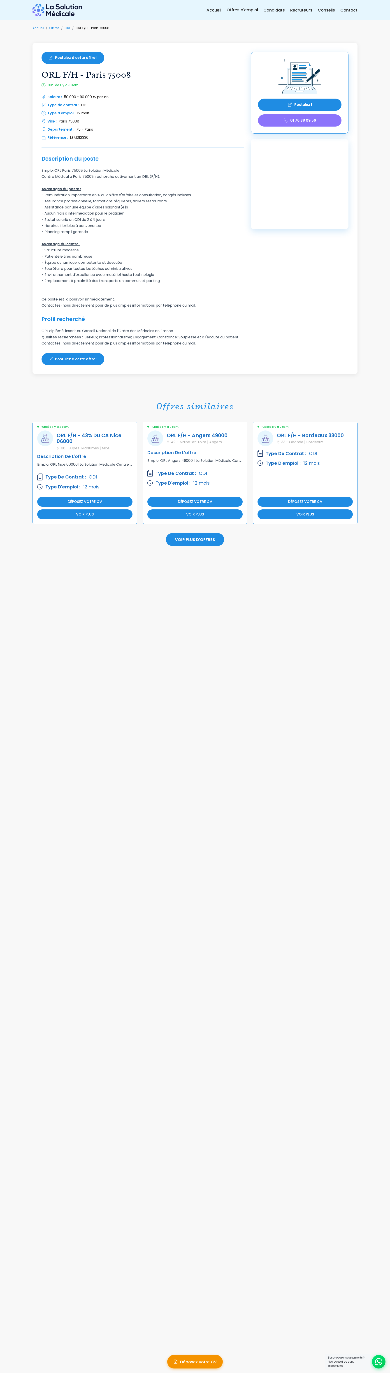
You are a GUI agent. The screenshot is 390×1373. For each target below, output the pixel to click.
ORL (67, 28)
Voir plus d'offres (195, 539)
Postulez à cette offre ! (76, 57)
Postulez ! (303, 104)
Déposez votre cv (85, 501)
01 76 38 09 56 (303, 120)
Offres (54, 28)
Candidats (274, 10)
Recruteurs (301, 10)
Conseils (326, 10)
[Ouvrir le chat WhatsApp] (378, 1361)
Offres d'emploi (242, 10)
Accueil (214, 10)
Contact (349, 10)
